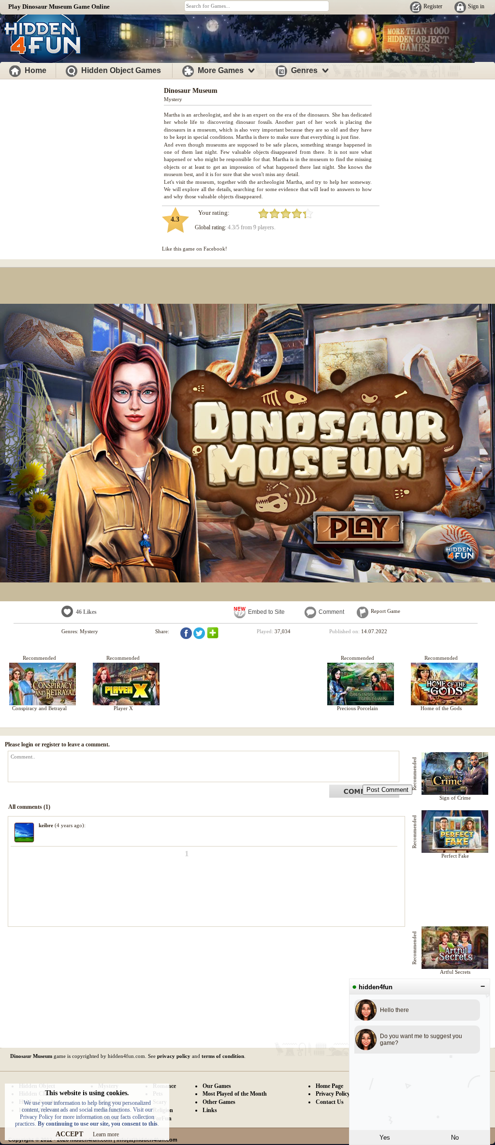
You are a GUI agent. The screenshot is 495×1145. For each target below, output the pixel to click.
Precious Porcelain (357, 708)
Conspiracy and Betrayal (39, 708)
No (455, 1137)
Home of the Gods (441, 708)
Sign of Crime (455, 798)
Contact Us (330, 1102)
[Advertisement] (82, 149)
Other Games (219, 1102)
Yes (384, 1137)
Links (210, 1110)
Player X (123, 708)
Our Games (217, 1086)
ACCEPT (69, 1134)
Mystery (173, 99)
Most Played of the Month (235, 1093)
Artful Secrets (455, 972)
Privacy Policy (333, 1093)
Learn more (106, 1134)
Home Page (329, 1086)
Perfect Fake (455, 856)
